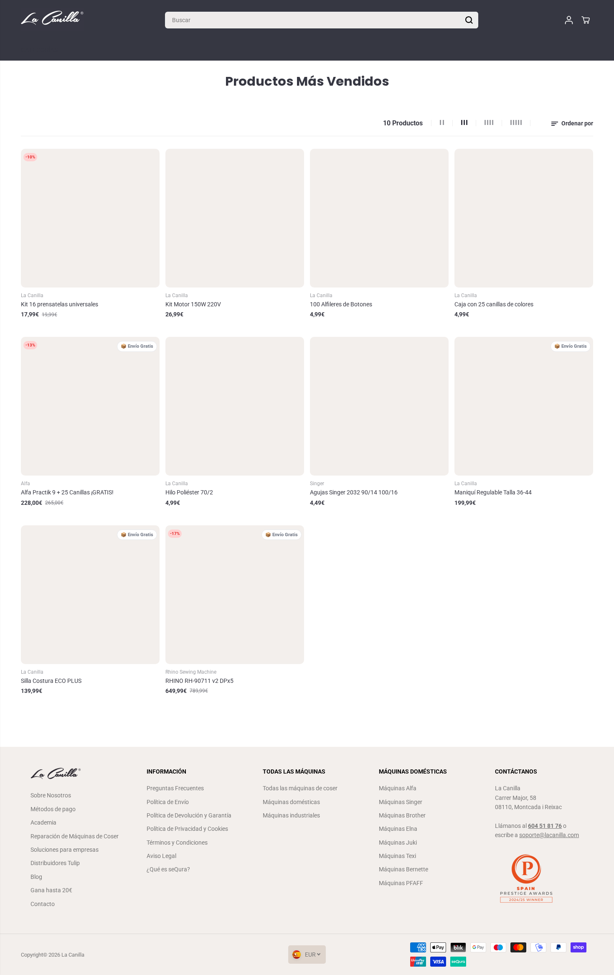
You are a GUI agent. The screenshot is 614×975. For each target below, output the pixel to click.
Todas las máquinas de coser (300, 788)
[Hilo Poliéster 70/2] (234, 406)
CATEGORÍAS (40, 50)
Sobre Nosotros (50, 795)
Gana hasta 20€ (51, 890)
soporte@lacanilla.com (549, 835)
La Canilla (72, 955)
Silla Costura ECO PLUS (51, 680)
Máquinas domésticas (291, 802)
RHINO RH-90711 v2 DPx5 (199, 680)
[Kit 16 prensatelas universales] (90, 218)
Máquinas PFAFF (401, 883)
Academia (43, 822)
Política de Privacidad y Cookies (187, 828)
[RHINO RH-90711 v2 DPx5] (234, 594)
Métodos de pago (53, 809)
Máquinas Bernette (403, 869)
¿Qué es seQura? (168, 869)
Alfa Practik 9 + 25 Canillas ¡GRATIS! (67, 492)
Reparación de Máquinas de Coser (74, 836)
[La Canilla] (52, 20)
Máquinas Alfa (397, 788)
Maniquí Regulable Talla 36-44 (493, 492)
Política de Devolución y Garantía (189, 815)
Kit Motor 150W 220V (193, 304)
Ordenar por (576, 123)
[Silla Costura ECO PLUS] (90, 594)
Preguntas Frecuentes (175, 788)
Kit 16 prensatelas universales (59, 304)
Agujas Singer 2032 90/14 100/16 (354, 492)
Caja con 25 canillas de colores (493, 304)
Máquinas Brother (402, 815)
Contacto (42, 904)
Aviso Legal (161, 856)
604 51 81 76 (545, 825)
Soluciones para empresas (64, 849)
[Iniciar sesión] (568, 20)
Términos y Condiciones (177, 842)
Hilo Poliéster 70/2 (189, 492)
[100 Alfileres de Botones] (379, 218)
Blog (36, 876)
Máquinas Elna (398, 828)
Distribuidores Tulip (55, 863)
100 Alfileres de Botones (341, 304)
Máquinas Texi (397, 856)
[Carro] (585, 20)
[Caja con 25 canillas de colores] (523, 218)
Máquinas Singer (400, 802)
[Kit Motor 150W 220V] (234, 218)
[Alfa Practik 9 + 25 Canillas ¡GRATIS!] (90, 406)
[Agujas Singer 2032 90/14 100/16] (379, 406)
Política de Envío (168, 802)
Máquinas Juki (398, 842)
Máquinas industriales (291, 815)
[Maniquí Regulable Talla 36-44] (523, 406)
